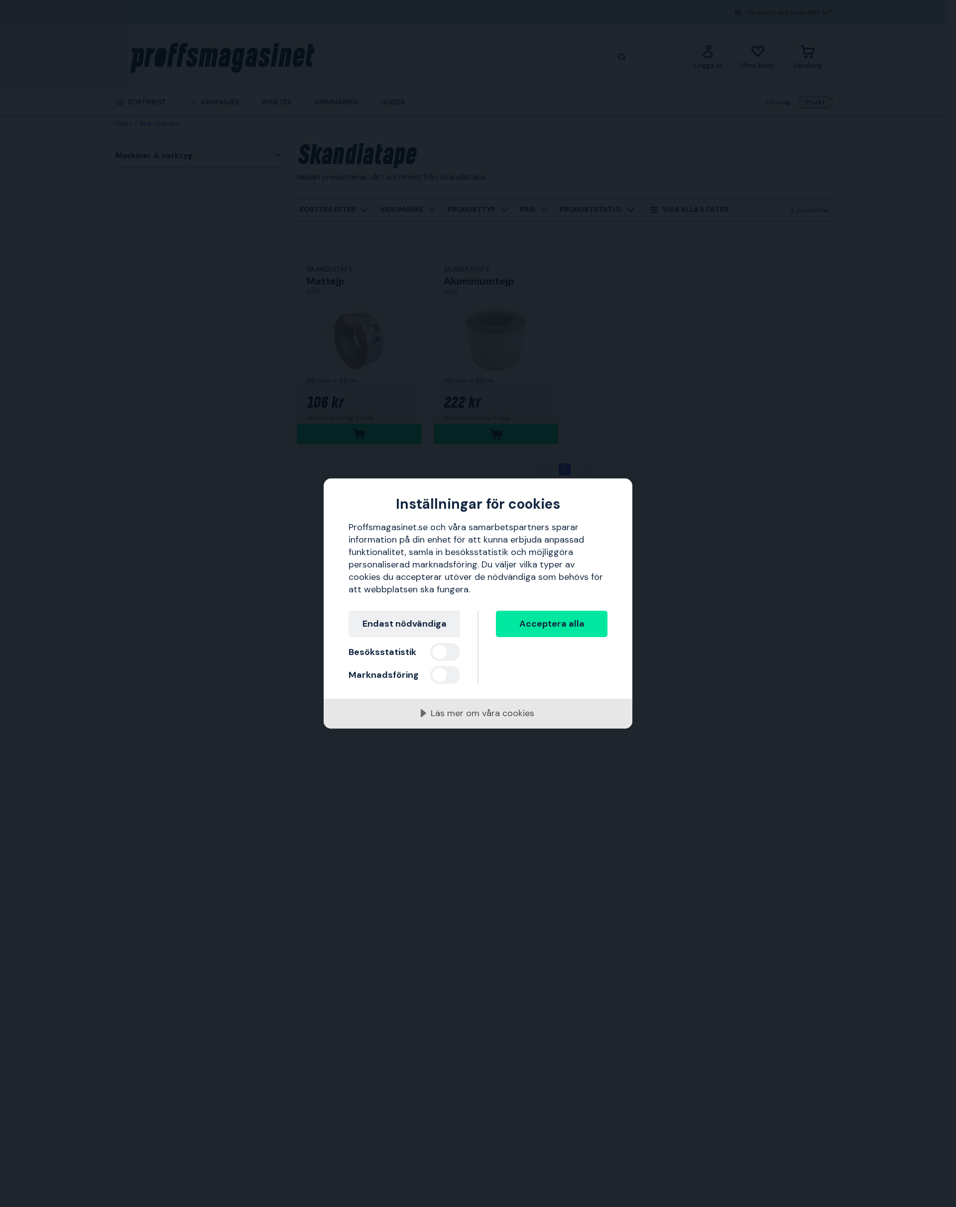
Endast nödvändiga (404, 624)
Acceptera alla (552, 624)
